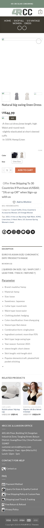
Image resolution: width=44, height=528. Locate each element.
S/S (24, 219)
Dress (27, 23)
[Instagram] (14, 232)
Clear (40, 150)
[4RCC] (22, 12)
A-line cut (14, 217)
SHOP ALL (19, 20)
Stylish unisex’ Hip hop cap (11, 410)
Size (3, 162)
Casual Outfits (16, 210)
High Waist (31, 217)
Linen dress (6, 219)
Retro (20, 219)
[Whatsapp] (18, 232)
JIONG (38, 217)
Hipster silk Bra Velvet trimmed (32, 410)
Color (4, 155)
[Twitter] (9, 232)
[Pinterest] (28, 232)
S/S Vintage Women (25, 213)
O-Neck (14, 219)
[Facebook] (4, 232)
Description (7, 249)
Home (7, 20)
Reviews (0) (7, 264)
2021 (8, 217)
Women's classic (8, 222)
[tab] (22, 249)
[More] (33, 232)
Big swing (22, 217)
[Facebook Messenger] (23, 232)
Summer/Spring (32, 219)
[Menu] (3, 12)
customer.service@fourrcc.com (16, 447)
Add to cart (25, 170)
